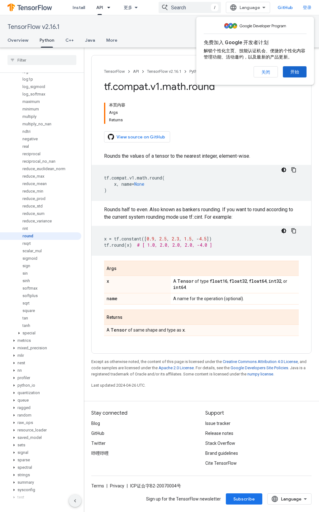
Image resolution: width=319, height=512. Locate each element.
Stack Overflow (220, 443)
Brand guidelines (221, 453)
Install (79, 7)
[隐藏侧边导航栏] (75, 501)
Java (90, 40)
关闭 (265, 72)
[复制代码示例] (294, 170)
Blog (95, 423)
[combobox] (190, 7)
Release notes (219, 433)
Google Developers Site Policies (259, 367)
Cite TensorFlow (221, 463)
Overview (17, 40)
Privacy (117, 485)
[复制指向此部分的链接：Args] (123, 268)
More (111, 40)
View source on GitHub (141, 137)
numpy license (260, 374)
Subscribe (244, 499)
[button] (40, 333)
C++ (69, 40)
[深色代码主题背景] (284, 170)
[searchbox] (41, 60)
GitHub (285, 7)
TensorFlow (114, 71)
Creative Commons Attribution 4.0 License (260, 361)
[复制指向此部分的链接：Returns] (128, 317)
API (99, 7)
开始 (294, 72)
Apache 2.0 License (176, 367)
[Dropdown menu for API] (110, 7)
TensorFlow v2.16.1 (33, 27)
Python (47, 40)
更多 (128, 7)
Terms (97, 485)
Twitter (98, 443)
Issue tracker (218, 423)
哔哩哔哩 (100, 453)
